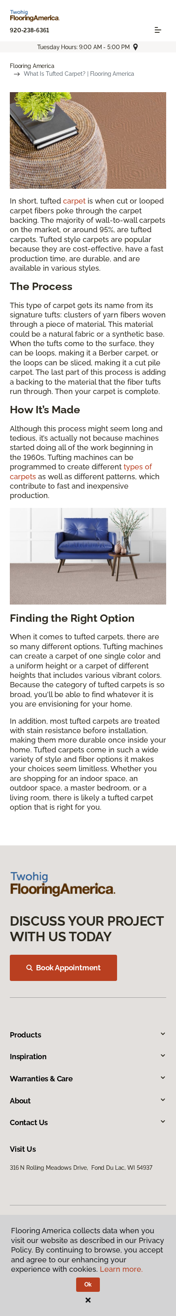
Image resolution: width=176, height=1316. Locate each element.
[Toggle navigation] (158, 30)
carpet (74, 201)
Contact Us (29, 1122)
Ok (88, 1284)
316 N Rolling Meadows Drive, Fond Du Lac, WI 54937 (81, 1167)
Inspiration (28, 1056)
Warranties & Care (41, 1078)
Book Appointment (68, 967)
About (20, 1100)
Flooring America (32, 66)
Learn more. (121, 1269)
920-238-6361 (29, 30)
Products (25, 1035)
